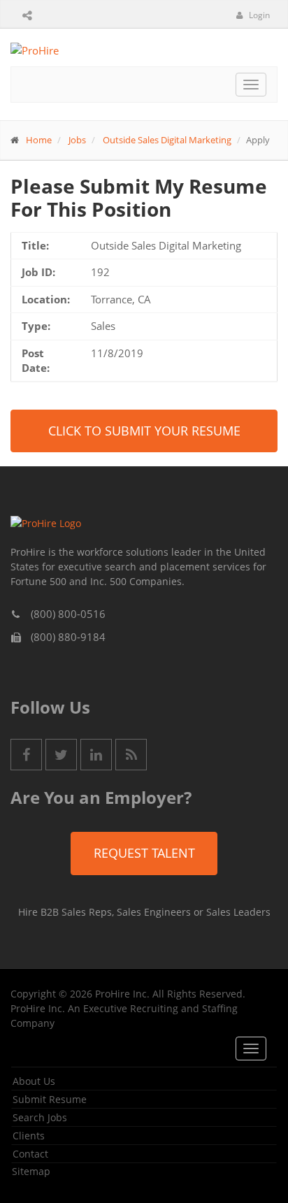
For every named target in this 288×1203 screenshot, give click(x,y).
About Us (34, 1081)
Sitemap (31, 1171)
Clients (29, 1135)
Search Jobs (40, 1117)
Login (258, 15)
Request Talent (144, 852)
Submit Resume (50, 1099)
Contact (30, 1153)
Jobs (77, 140)
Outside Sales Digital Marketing (167, 140)
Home (39, 140)
